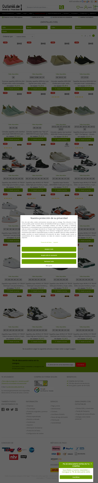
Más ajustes (49, 265)
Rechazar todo (49, 261)
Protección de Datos (46, 242)
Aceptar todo (49, 249)
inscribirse (76, 477)
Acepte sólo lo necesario (49, 255)
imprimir (55, 242)
